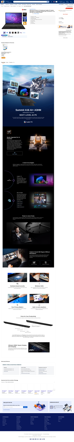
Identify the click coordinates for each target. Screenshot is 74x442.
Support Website (41, 372)
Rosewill (59, 421)
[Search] (48, 1)
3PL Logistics (45, 421)
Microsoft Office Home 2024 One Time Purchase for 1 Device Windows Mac (6, 53)
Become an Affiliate (46, 422)
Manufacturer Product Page (42, 368)
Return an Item (4, 421)
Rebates (45, 426)
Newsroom (31, 422)
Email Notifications (19, 426)
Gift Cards (45, 427)
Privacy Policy (39, 435)
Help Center (4, 418)
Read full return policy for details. (25, 373)
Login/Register (18, 418)
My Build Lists (18, 425)
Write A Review (65, 37)
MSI (22, 6)
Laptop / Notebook (13, 6)
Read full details (6, 371)
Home (2, 6)
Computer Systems (6, 6)
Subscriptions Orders (19, 427)
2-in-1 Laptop (19, 6)
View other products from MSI (42, 373)
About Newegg (32, 418)
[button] (9, 2)
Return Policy (4, 422)
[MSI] (24, 10)
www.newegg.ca (51, 436)
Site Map (45, 425)
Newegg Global (60, 418)
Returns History (18, 421)
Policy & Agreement (35, 435)
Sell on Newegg (46, 418)
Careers (31, 421)
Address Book (18, 422)
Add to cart (3, 57)
